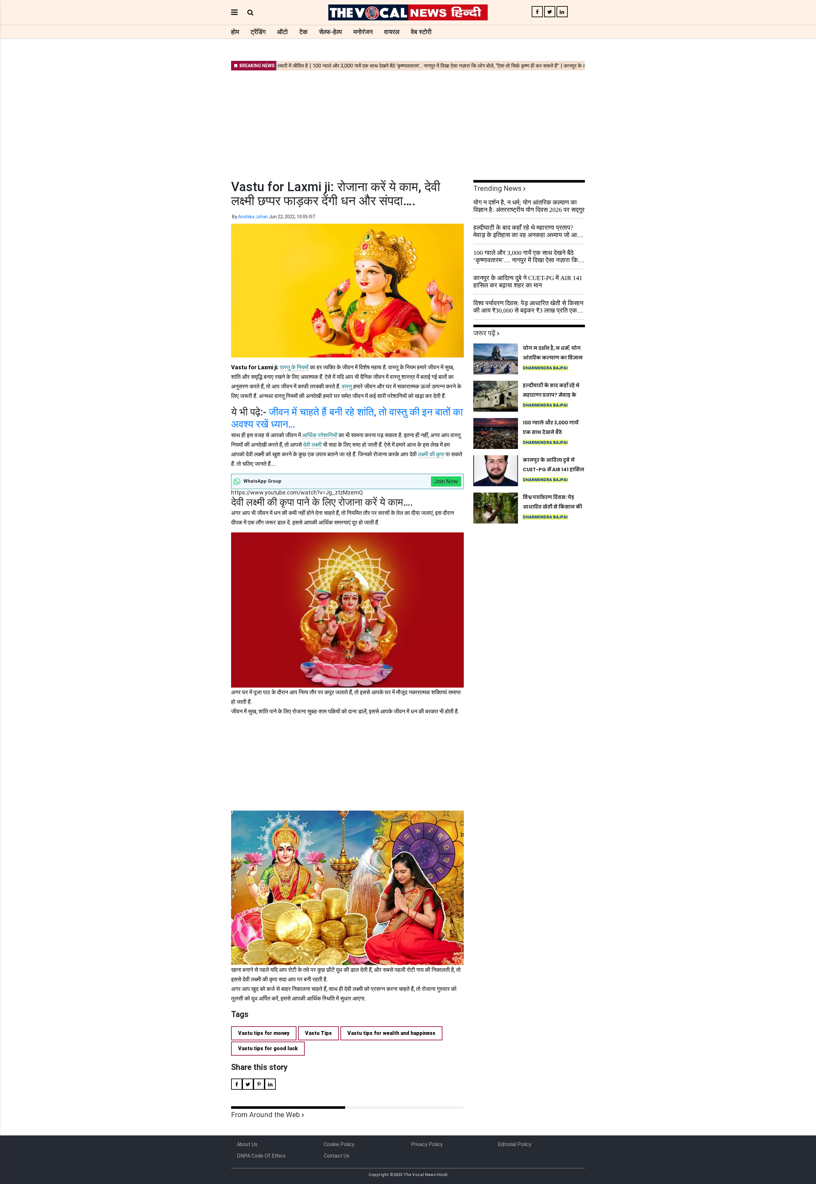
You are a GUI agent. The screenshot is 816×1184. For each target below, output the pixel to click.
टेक (303, 32)
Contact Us (336, 1156)
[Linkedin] (562, 12)
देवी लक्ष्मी (312, 444)
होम (235, 32)
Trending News (497, 188)
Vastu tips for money (263, 1033)
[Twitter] (549, 12)
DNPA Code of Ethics (261, 1156)
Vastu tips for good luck (268, 1048)
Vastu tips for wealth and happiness (391, 1033)
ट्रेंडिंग (258, 32)
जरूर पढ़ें (484, 333)
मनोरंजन (363, 32)
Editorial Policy (514, 1144)
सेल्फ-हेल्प (330, 32)
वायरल (391, 32)
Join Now (446, 481)
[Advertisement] (408, 121)
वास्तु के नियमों (294, 367)
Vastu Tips (318, 1033)
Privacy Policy (427, 1144)
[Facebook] (537, 12)
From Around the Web (265, 1115)
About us (247, 1144)
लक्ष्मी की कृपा (431, 454)
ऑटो (282, 32)
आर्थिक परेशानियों (319, 435)
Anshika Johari (253, 216)
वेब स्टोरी (421, 32)
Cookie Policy (339, 1144)
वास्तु (347, 386)
